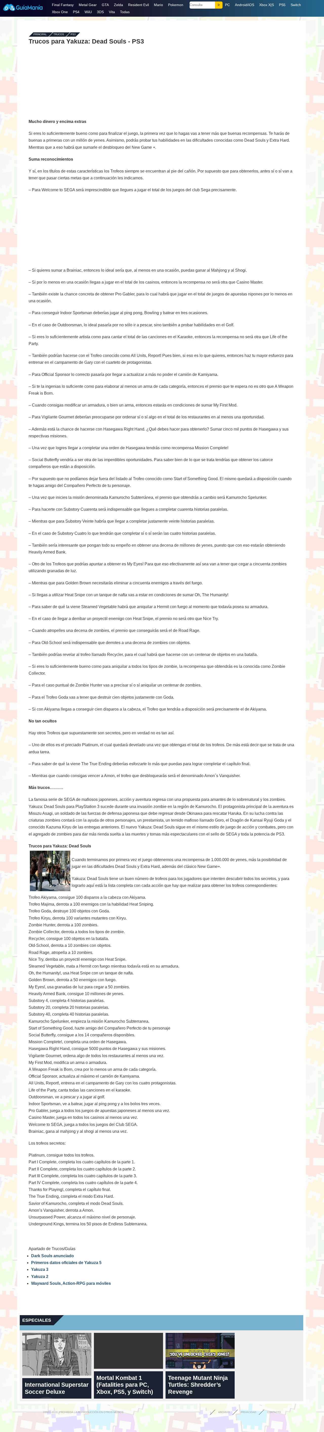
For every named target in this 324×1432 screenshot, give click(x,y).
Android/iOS (244, 5)
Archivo (224, 1412)
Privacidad (248, 1412)
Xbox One (60, 12)
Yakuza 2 (39, 1276)
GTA (105, 5)
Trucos (58, 34)
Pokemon (175, 5)
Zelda (118, 5)
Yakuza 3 (39, 1269)
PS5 (282, 5)
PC (227, 5)
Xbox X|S (266, 5)
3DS (100, 12)
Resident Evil (138, 5)
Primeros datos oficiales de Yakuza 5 (66, 1262)
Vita (112, 12)
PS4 (76, 12)
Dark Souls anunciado (52, 1256)
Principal (40, 34)
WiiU (88, 12)
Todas (125, 12)
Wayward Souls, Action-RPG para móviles (71, 1283)
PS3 (73, 34)
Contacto (274, 1412)
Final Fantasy (63, 5)
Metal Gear (88, 5)
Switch (296, 5)
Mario (158, 5)
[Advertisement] (161, 81)
